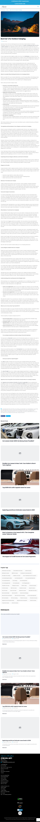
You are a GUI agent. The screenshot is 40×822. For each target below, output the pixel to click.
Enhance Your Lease (4, 768)
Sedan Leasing (3, 787)
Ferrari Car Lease (32, 585)
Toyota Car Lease (5, 602)
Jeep (4, 361)
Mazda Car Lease (22, 590)
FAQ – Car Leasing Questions (6, 794)
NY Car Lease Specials (32, 595)
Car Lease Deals (22, 408)
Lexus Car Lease (13, 590)
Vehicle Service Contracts (32, 411)
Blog (7, 10)
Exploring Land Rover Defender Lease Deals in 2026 (18, 510)
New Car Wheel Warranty (30, 409)
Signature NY (31, 410)
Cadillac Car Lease (16, 575)
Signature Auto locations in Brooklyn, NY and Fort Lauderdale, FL (16, 382)
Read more (4, 644)
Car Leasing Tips (16, 583)
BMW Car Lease (15, 573)
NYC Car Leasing (14, 597)
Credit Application (4, 764)
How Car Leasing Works (5, 775)
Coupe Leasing (3, 790)
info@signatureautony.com (8, 762)
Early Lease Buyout (4, 782)
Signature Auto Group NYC (22, 600)
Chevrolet (10, 338)
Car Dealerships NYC (18, 578)
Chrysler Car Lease (5, 585)
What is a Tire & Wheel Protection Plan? (10, 412)
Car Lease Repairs (29, 408)
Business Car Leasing (4, 780)
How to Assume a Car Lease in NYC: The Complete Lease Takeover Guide (18, 533)
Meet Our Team (4, 783)
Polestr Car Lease (23, 597)
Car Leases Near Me (6, 580)
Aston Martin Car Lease (17, 570)
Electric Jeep (24, 585)
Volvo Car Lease (15, 602)
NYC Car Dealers (5, 597)
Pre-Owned (3, 793)
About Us (2, 770)
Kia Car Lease (4, 590)
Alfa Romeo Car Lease (6, 570)
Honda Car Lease (23, 588)
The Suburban (19, 349)
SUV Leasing (3, 788)
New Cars (2, 410)
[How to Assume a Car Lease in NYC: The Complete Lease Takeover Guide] (20, 522)
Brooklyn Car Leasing (15, 408)
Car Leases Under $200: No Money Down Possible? (18, 441)
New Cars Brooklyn (8, 410)
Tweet (8, 416)
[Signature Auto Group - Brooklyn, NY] (4, 7)
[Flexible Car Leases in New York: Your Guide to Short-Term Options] (20, 453)
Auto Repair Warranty (6, 408)
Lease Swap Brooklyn (4, 776)
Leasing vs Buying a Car (5, 786)
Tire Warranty (19, 411)
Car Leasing (35, 408)
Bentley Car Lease (5, 573)
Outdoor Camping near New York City (31, 45)
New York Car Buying (24, 593)
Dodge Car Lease (15, 585)
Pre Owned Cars (26, 410)
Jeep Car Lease (32, 588)
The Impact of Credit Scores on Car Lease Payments (19, 556)
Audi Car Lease (28, 570)
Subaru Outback (5, 46)
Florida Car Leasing (21, 383)
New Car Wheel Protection (20, 409)
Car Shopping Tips (25, 583)
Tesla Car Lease (33, 600)
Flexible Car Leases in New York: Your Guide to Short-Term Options (19, 464)
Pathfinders (27, 56)
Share (3, 416)
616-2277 (6, 758)
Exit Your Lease (3, 765)
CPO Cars (11, 409)
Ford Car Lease (5, 588)
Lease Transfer (3, 778)
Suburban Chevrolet (11, 411)
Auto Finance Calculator (5, 771)
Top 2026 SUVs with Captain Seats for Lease (16, 487)
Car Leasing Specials (5, 409)
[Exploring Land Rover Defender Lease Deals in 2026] (20, 500)
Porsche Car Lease (33, 597)
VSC (1, 412)
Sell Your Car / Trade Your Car (6, 767)
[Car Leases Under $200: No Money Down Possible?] (20, 431)
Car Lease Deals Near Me (30, 578)
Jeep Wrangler (6, 371)
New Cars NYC (14, 593)
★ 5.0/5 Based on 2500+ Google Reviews (20, 1)
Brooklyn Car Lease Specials (26, 573)
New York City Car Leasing (17, 410)
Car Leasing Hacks (23, 580)
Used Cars (25, 411)
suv (16, 411)
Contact (2, 772)
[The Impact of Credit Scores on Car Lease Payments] (20, 546)
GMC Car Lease (14, 588)
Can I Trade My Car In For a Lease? (29, 575)
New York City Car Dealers (7, 595)
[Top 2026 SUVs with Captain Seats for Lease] (20, 477)
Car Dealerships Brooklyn (7, 578)
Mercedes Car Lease (33, 590)
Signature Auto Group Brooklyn (8, 600)
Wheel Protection (21, 412)
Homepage (3, 10)
